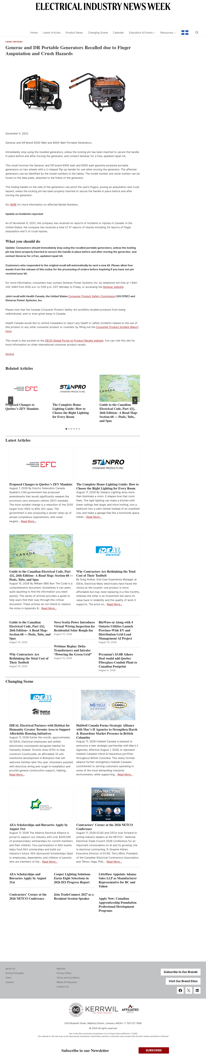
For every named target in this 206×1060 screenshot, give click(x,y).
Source (9, 354)
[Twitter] (188, 990)
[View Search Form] (197, 32)
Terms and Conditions (68, 977)
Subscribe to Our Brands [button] (181, 972)
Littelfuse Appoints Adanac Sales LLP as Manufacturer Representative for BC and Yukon (118, 880)
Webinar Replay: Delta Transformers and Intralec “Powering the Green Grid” (73, 650)
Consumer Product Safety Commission (92, 296)
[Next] (134, 400)
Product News (74, 32)
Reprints (61, 968)
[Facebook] (180, 990)
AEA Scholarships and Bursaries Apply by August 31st (38, 827)
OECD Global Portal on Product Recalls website (74, 340)
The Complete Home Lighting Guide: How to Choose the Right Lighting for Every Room (70, 410)
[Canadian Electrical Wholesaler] (15, 33)
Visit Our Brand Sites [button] (183, 981)
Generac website (113, 286)
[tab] (66, 429)
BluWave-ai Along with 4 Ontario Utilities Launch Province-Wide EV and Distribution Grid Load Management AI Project (116, 630)
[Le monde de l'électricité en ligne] (185, 32)
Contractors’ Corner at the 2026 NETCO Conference (104, 827)
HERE (13, 204)
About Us (10, 968)
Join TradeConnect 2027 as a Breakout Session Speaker (74, 896)
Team (8, 977)
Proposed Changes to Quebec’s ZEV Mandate (22, 406)
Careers (9, 982)
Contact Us (62, 986)
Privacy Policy (64, 973)
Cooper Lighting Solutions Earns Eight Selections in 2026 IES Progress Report (72, 878)
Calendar (118, 32)
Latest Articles (52, 32)
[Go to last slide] (10, 400)
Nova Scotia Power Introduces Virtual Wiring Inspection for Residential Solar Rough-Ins (74, 626)
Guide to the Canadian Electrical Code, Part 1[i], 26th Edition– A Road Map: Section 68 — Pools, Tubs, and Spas (118, 412)
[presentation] (25, 388)
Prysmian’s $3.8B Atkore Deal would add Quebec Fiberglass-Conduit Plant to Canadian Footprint (118, 660)
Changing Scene (98, 32)
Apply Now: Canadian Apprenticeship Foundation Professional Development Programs (117, 904)
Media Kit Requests (67, 982)
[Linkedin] (197, 990)
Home (34, 32)
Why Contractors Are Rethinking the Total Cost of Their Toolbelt (106, 573)
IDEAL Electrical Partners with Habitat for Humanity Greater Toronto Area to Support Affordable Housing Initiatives (39, 729)
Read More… (28, 521)
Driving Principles (14, 973)
